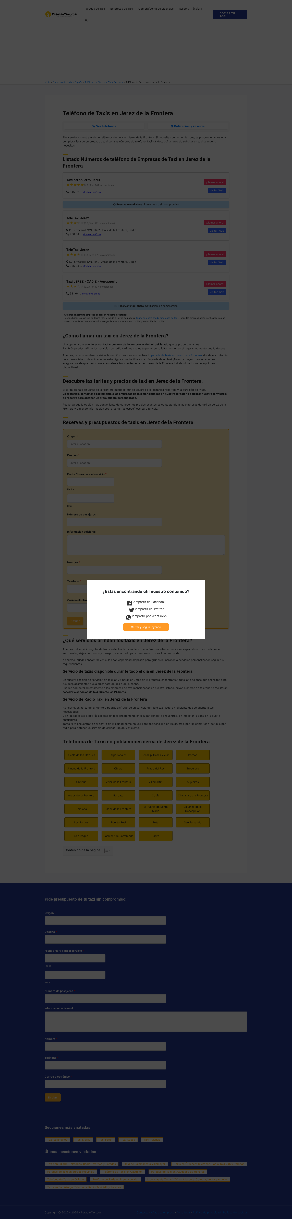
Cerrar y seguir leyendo (146, 627)
